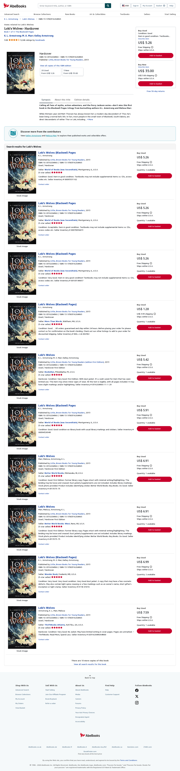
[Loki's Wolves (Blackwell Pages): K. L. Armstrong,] (22, 597)
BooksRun (49, 372)
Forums (78, 703)
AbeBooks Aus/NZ (99, 747)
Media (77, 694)
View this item (143, 39)
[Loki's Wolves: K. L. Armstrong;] (22, 395)
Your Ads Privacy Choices (85, 712)
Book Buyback (51, 699)
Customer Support (112, 694)
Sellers (147, 14)
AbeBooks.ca (117, 747)
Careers (78, 699)
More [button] (90, 119)
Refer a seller (50, 703)
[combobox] (71, 5)
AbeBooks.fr (67, 747)
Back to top (90, 677)
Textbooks (125, 14)
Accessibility (80, 721)
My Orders (19, 703)
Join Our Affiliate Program (55, 694)
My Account (147, 5)
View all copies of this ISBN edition (55, 65)
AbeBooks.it (82, 747)
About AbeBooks (82, 690)
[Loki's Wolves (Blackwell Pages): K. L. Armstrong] (22, 344)
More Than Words (53, 321)
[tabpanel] (86, 112)
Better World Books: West (57, 523)
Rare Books (70, 14)
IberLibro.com (132, 747)
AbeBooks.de (51, 747)
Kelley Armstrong (33, 135)
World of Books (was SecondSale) (61, 169)
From (47, 71)
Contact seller (43, 184)
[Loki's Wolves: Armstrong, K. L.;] (22, 648)
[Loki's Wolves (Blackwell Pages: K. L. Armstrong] (22, 193)
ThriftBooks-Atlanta (55, 624)
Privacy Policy (80, 708)
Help (171, 5)
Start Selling (170, 14)
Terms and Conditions (128, 760)
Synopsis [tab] (45, 99)
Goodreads (40, 40)
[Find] (108, 5)
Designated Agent (82, 717)
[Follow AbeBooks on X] (137, 696)
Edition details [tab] (82, 99)
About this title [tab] (62, 99)
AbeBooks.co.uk (34, 747)
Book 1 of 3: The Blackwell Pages (19, 31)
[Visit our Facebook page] (137, 690)
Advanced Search (11, 14)
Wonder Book (51, 574)
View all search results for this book (90, 664)
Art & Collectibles (97, 14)
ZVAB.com (147, 747)
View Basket (20, 708)
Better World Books (54, 473)
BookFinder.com (90, 752)
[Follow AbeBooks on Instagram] (137, 703)
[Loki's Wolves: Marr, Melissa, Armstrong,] (22, 496)
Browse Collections (42, 14)
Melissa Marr (51, 135)
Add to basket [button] (155, 55)
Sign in (136, 5)
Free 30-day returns (156, 91)
